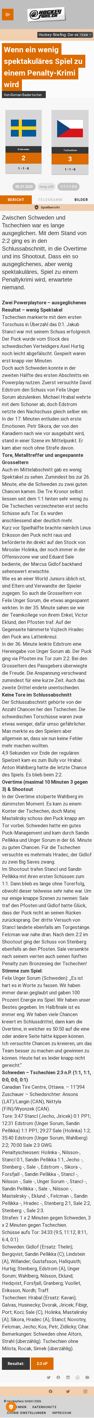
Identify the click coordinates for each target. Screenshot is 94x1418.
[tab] (16, 199)
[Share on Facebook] (58, 1377)
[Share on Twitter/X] (49, 1377)
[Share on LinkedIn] (68, 1377)
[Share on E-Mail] (87, 1377)
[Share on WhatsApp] (77, 1377)
